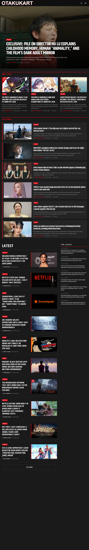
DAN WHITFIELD (8, 110)
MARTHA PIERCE (37, 110)
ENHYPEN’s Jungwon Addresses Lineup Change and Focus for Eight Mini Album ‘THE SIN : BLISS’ (58, 149)
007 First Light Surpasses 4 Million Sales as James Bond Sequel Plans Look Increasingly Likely (14, 430)
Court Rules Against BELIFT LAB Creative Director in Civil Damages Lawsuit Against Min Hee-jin (58, 208)
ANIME (4, 94)
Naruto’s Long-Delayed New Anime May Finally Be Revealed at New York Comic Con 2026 (14, 344)
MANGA (34, 94)
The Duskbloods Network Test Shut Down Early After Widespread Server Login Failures (14, 386)
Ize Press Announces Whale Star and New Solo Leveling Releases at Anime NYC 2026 (14, 99)
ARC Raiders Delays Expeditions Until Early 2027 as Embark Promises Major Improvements (15, 323)
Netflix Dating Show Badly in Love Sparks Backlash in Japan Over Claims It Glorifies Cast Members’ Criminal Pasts (15, 408)
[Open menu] (85, 3)
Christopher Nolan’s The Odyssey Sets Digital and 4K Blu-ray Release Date (56, 129)
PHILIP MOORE (39, 138)
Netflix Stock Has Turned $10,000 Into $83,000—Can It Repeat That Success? (14, 280)
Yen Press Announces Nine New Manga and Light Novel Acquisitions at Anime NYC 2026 (43, 99)
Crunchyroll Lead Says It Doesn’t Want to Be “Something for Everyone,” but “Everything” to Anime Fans (14, 301)
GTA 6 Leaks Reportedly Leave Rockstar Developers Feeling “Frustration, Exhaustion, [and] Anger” (15, 451)
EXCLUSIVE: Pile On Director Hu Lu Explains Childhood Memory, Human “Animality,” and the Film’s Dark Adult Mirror (42, 48)
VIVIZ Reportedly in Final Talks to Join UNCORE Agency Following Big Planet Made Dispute (59, 169)
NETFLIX (5, 252)
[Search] (81, 3)
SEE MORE (29, 467)
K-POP (35, 144)
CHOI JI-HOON (39, 157)
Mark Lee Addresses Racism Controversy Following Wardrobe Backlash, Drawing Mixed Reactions (56, 227)
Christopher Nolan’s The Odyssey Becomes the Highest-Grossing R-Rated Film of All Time (73, 99)
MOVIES (9, 39)
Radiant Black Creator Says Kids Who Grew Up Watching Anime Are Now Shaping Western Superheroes (14, 365)
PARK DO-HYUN (39, 177)
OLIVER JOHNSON (67, 110)
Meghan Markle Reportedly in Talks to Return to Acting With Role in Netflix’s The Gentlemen (15, 259)
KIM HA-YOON (12, 62)
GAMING (5, 316)
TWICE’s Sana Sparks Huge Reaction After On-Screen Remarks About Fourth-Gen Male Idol (59, 188)
